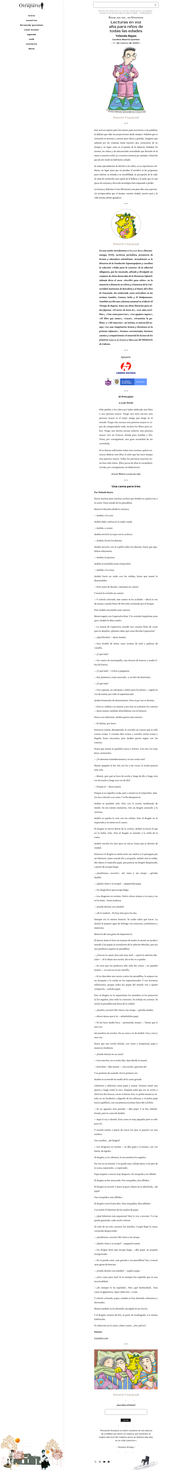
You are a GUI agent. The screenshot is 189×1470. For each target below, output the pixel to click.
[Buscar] (155, 4)
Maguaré (133, 339)
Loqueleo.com (101, 1338)
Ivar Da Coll (133, 117)
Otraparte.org (104, 11)
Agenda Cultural (116, 11)
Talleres (126, 11)
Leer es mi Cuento (118, 339)
